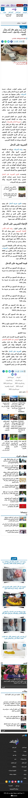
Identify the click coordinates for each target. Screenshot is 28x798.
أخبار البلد (11, 12)
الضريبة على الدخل (15, 351)
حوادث (4, 12)
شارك (15, 41)
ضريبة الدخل (11, 377)
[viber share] (15, 374)
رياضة (15, 751)
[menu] (25, 9)
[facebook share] (11, 41)
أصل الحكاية (13, 762)
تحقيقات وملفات (12, 774)
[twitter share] (8, 41)
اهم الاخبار (18, 12)
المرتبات (23, 94)
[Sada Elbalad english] (3, 5)
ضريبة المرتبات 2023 (14, 389)
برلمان (18, 23)
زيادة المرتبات (18, 149)
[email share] (2, 41)
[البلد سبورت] (19, 5)
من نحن (17, 785)
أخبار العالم (24, 762)
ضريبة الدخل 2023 (8, 383)
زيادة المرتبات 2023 (19, 383)
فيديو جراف (23, 766)
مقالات (25, 778)
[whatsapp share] (5, 41)
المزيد (3, 687)
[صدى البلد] (14, 9)
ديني (15, 759)
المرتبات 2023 (19, 386)
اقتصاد (25, 770)
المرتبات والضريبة (9, 386)
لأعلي (23, 735)
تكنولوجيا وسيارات (12, 770)
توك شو (14, 755)
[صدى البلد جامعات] (13, 5)
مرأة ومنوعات (23, 759)
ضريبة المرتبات (18, 380)
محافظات (14, 766)
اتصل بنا (10, 785)
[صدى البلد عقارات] (8, 5)
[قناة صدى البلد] (25, 5)
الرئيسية (25, 12)
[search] (2, 9)
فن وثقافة (24, 755)
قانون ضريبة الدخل (15, 203)
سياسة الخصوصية (14, 789)
